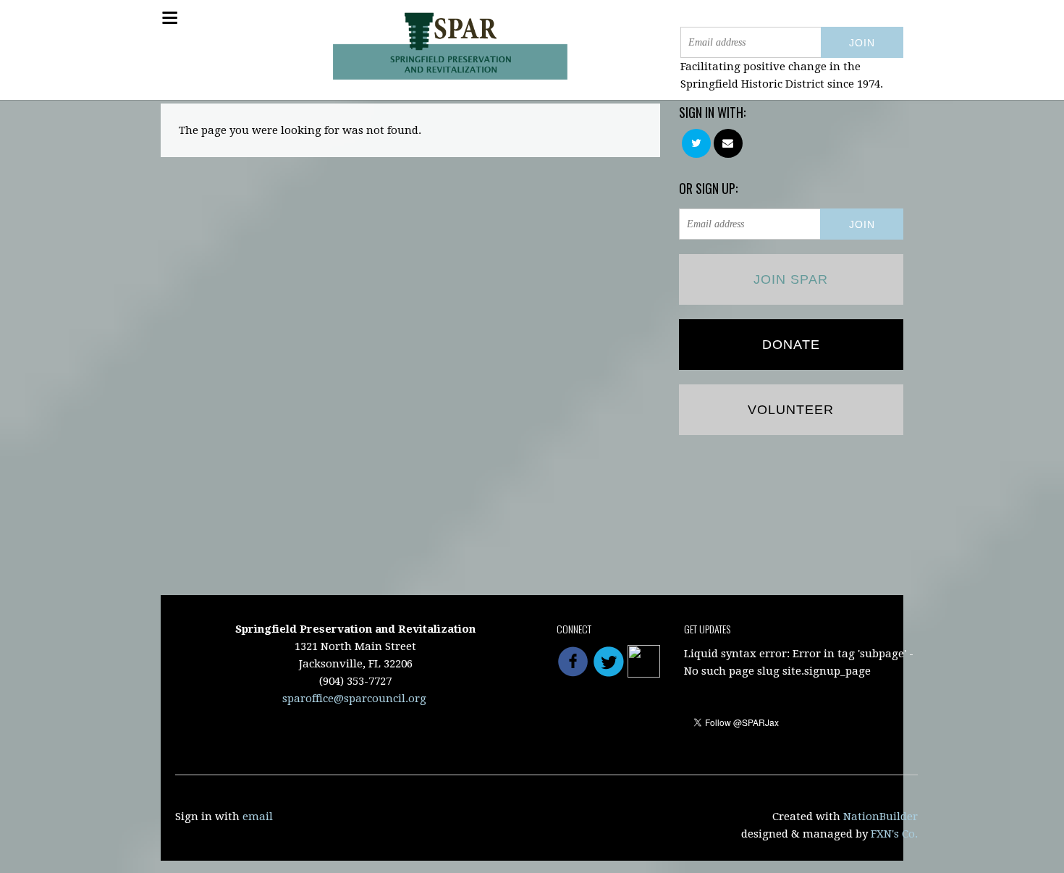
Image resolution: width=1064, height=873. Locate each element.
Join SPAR (790, 279)
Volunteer (791, 409)
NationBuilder (880, 816)
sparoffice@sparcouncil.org (354, 698)
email (257, 816)
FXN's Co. (894, 833)
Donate (791, 344)
